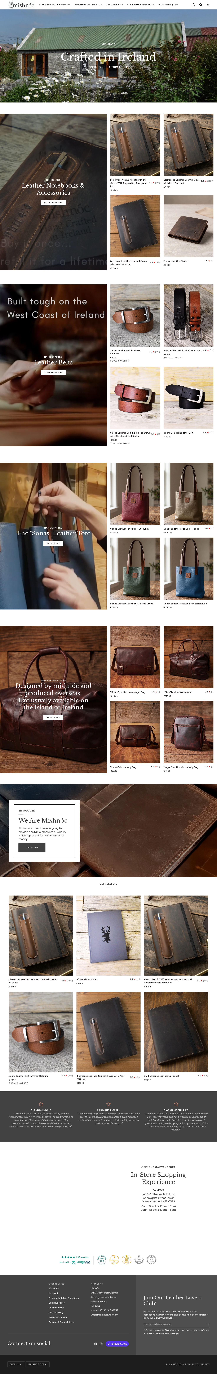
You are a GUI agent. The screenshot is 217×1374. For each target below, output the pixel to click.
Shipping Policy (57, 1302)
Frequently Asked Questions (64, 1298)
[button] (26, 1283)
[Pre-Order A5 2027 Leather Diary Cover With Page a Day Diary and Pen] (135, 145)
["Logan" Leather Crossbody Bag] (189, 732)
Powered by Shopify (197, 1364)
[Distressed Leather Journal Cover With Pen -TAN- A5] (189, 145)
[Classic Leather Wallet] (189, 226)
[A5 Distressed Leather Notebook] (176, 1032)
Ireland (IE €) (36, 1364)
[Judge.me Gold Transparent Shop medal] (114, 1259)
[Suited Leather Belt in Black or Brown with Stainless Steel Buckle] (135, 398)
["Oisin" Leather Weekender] (189, 657)
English (14, 1364)
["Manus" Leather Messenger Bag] (135, 657)
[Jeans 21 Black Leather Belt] (189, 398)
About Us (54, 1288)
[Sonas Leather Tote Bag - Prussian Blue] (189, 569)
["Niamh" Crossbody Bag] (135, 732)
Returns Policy (56, 1307)
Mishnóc (173, 1364)
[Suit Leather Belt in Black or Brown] (189, 315)
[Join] (207, 1323)
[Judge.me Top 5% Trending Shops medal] (151, 1259)
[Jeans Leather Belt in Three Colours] (135, 315)
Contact (53, 1293)
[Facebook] (95, 1344)
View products (53, 203)
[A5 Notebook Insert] (108, 936)
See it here (53, 543)
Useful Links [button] (56, 1284)
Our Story (32, 847)
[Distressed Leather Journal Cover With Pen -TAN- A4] (135, 226)
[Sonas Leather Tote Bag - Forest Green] (135, 569)
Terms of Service (164, 1333)
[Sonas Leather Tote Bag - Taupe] (189, 494)
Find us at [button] (97, 1284)
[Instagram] (101, 1344)
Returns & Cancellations (62, 1322)
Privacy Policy (56, 1312)
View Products (53, 372)
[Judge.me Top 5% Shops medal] (139, 1259)
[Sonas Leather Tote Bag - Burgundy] (135, 494)
